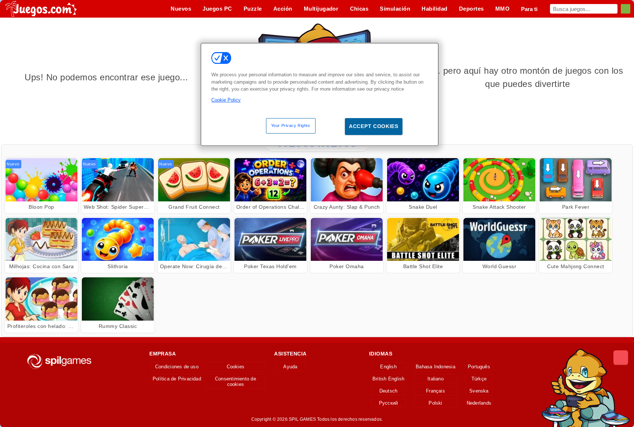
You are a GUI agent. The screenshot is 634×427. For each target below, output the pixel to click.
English (388, 366)
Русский (388, 403)
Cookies (236, 366)
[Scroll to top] (620, 357)
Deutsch (388, 391)
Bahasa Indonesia (435, 366)
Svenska (479, 391)
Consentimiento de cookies (235, 381)
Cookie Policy (226, 100)
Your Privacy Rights (290, 125)
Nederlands (479, 403)
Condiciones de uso (176, 366)
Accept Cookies (373, 126)
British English (388, 379)
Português (479, 366)
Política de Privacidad (177, 379)
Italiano (435, 379)
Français (435, 391)
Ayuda (290, 366)
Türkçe (479, 379)
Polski (435, 403)
